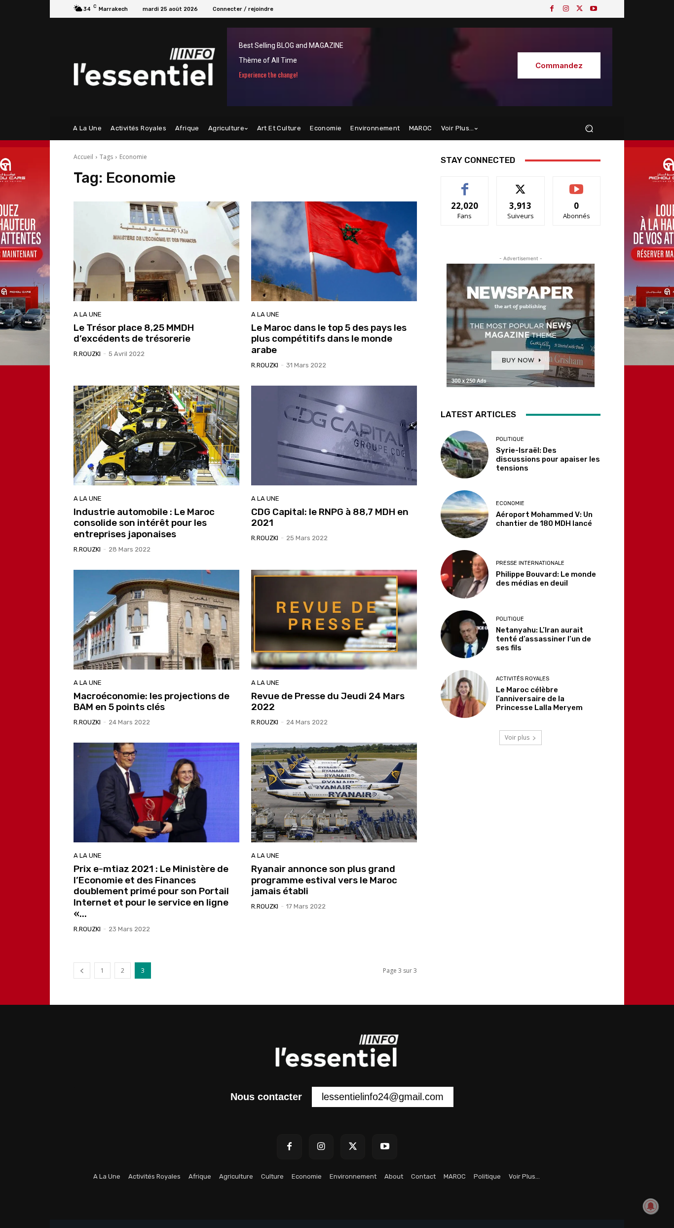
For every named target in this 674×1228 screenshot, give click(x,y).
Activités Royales (522, 678)
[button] (588, 128)
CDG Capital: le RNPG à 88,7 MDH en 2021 (330, 517)
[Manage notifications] (651, 1206)
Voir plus (517, 737)
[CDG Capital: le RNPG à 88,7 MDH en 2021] (334, 435)
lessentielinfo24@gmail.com (383, 1096)
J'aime (465, 184)
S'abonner (577, 184)
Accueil (83, 157)
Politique (510, 439)
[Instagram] (566, 9)
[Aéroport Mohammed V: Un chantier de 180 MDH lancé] (464, 514)
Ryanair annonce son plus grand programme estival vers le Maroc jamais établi (324, 880)
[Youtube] (593, 9)
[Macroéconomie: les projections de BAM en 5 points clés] (156, 620)
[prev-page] (82, 970)
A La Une (88, 314)
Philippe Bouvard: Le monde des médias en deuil (546, 579)
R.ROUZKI (87, 353)
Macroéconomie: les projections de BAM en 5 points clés (151, 701)
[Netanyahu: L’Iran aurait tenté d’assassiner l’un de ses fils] (464, 634)
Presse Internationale (530, 563)
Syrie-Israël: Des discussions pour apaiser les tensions (548, 459)
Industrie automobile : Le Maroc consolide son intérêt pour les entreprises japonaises (144, 523)
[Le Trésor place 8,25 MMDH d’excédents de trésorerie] (156, 251)
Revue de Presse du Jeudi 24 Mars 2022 (328, 701)
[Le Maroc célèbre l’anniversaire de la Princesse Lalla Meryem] (464, 694)
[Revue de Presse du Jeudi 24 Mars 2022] (334, 620)
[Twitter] (580, 9)
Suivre (521, 184)
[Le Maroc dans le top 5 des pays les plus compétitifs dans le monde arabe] (334, 251)
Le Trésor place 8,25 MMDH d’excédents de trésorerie (134, 333)
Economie (510, 503)
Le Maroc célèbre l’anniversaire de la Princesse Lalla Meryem (539, 698)
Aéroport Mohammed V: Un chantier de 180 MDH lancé (544, 519)
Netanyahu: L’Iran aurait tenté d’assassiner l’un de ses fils (543, 639)
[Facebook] (552, 9)
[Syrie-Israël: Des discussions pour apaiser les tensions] (464, 454)
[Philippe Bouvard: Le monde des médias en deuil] (464, 574)
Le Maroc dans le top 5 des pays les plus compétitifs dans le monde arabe (329, 339)
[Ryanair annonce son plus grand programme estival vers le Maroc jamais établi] (334, 792)
